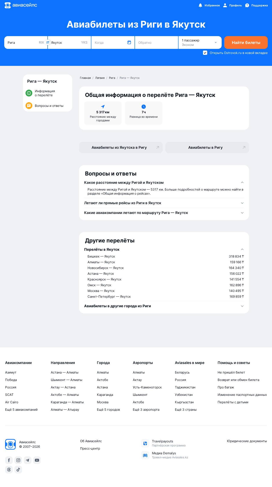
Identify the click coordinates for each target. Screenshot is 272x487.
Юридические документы (247, 441)
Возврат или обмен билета (238, 380)
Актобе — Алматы (65, 395)
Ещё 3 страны (186, 410)
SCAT (9, 395)
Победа (11, 380)
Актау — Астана (63, 387)
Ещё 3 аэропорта (146, 410)
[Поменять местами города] (47, 42)
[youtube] (37, 460)
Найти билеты (246, 42)
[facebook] (8, 460)
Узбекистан (184, 395)
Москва (102, 402)
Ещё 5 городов (108, 410)
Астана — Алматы (64, 372)
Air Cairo (11, 402)
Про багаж (226, 387)
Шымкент (140, 395)
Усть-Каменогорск (147, 387)
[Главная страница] (20, 5)
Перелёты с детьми (233, 402)
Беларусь (182, 372)
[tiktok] (18, 469)
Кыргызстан (184, 402)
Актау (137, 380)
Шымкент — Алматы (66, 380)
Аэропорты (143, 363)
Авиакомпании (18, 363)
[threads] (8, 469)
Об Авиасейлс (91, 441)
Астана (102, 387)
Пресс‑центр (90, 448)
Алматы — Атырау (65, 410)
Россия (10, 387)
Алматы (103, 372)
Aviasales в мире (189, 363)
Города (103, 363)
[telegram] (27, 460)
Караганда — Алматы (67, 402)
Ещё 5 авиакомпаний (21, 410)
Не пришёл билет (231, 372)
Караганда (105, 395)
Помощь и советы (234, 363)
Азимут (10, 372)
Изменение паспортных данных (242, 395)
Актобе (102, 380)
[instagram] (18, 460)
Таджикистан (185, 387)
